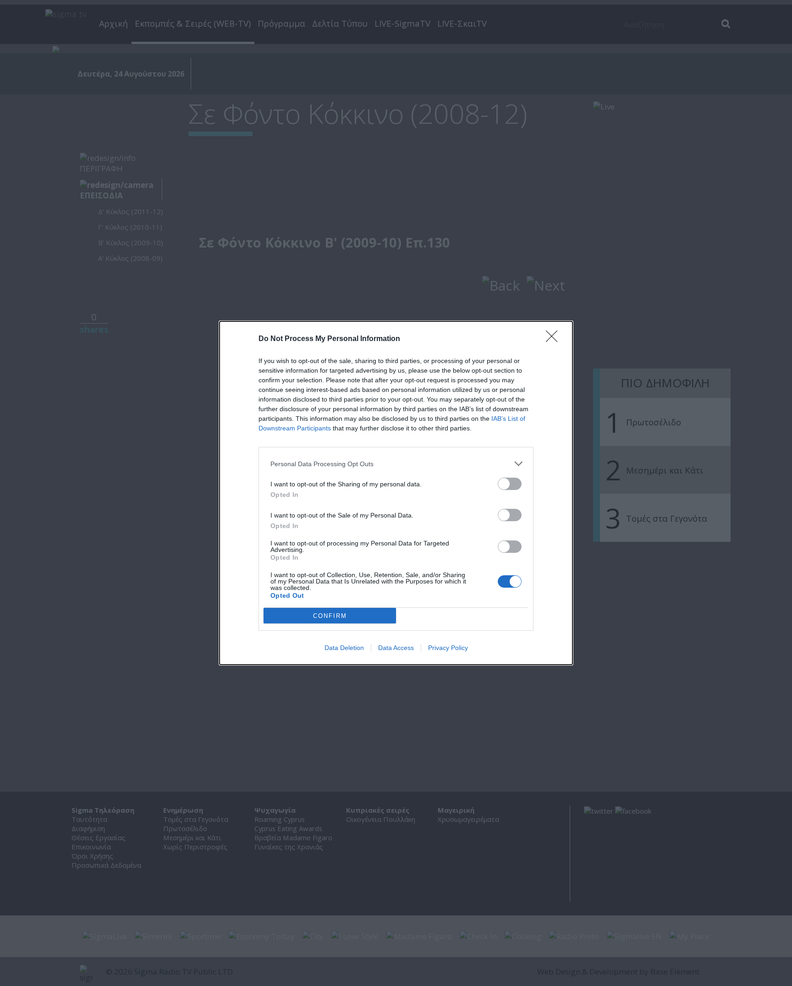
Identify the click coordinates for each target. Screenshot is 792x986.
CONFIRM (330, 615)
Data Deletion (344, 647)
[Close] (554, 339)
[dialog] (396, 493)
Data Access (396, 647)
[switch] (510, 484)
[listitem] (396, 463)
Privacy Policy (448, 647)
